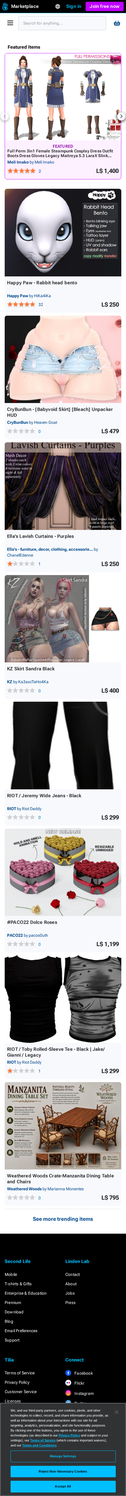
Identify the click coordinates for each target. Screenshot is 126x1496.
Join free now (105, 6)
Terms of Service (20, 1373)
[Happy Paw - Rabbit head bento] (63, 232)
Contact (72, 1274)
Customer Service (21, 1391)
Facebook (83, 1373)
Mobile (11, 1274)
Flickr (79, 1383)
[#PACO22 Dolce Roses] (63, 872)
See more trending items (63, 1219)
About (70, 1283)
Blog (9, 1321)
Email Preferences (21, 1330)
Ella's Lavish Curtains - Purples (40, 536)
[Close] (116, 1412)
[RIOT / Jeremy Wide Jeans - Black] (63, 745)
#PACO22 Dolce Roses (32, 922)
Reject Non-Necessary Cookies (63, 1471)
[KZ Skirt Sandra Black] (63, 619)
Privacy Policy (17, 1382)
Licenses (13, 1401)
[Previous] (5, 116)
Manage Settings (63, 1456)
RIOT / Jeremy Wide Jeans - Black (44, 795)
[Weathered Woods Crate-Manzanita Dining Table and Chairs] (63, 1126)
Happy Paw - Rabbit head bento (42, 282)
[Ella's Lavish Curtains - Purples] (63, 486)
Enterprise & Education (26, 1293)
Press (70, 1302)
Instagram (84, 1393)
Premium (13, 1302)
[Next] (121, 116)
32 (40, 304)
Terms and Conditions (39, 1445)
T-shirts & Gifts (18, 1283)
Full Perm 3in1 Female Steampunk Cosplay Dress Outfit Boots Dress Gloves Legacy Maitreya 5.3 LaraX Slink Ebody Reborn (60, 156)
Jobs (70, 1293)
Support (12, 1340)
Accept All (63, 1486)
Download (14, 1312)
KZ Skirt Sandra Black (31, 668)
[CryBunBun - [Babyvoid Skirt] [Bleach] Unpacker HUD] (63, 359)
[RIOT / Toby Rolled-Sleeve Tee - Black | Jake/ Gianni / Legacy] (63, 999)
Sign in (73, 6)
